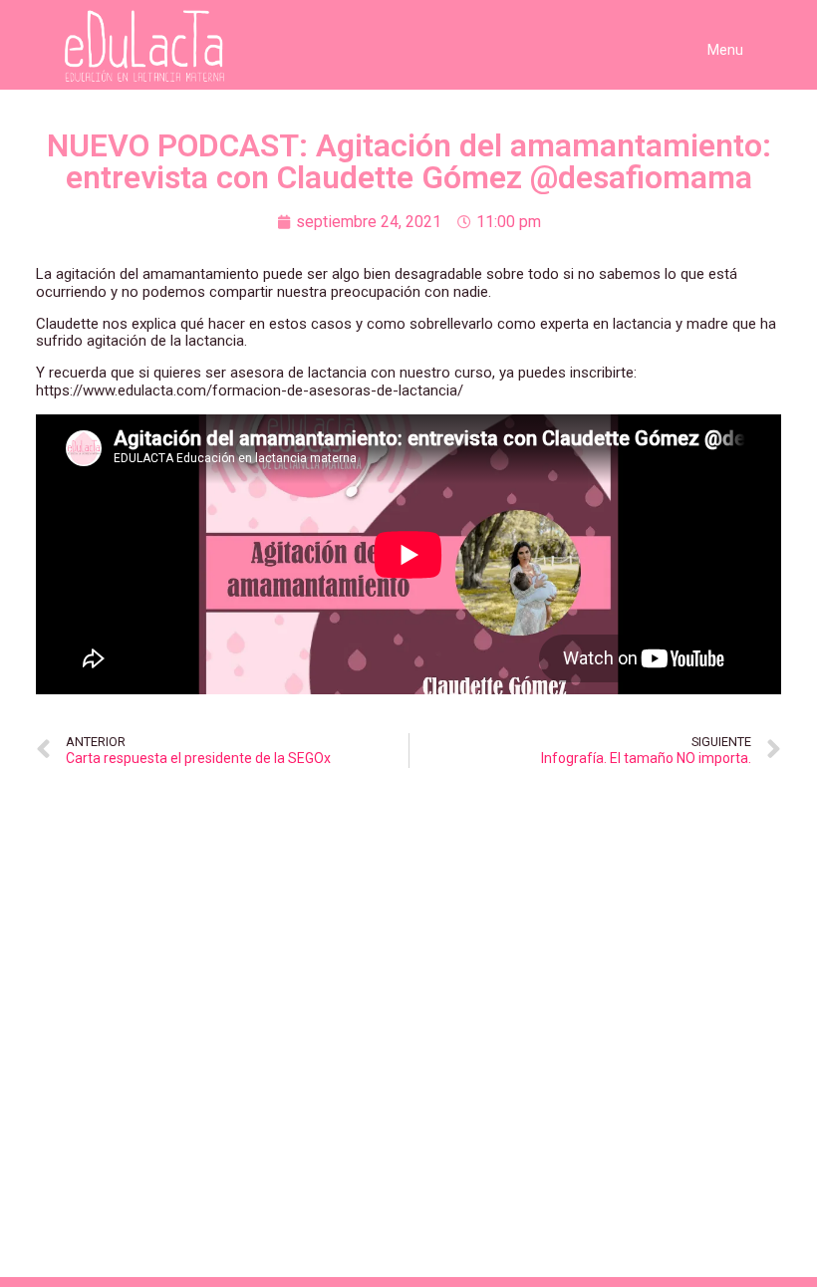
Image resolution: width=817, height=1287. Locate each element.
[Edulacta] (153, 46)
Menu (725, 50)
